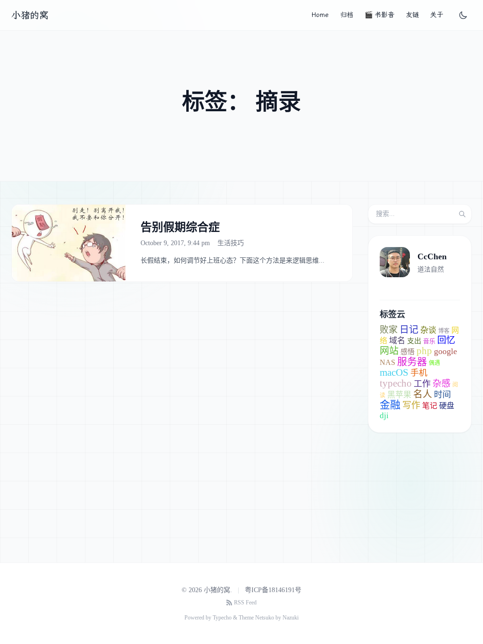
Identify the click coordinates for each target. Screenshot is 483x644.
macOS (394, 372)
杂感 (441, 383)
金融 (390, 405)
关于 (436, 15)
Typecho (222, 617)
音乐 (429, 341)
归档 (346, 15)
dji (384, 415)
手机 (418, 373)
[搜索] (462, 214)
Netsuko (264, 617)
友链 (412, 15)
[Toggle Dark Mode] (463, 15)
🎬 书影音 (379, 15)
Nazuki (291, 617)
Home (320, 15)
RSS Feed (245, 602)
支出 (414, 341)
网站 (389, 351)
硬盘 (446, 406)
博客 (444, 331)
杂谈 (428, 330)
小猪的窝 (29, 15)
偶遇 (434, 363)
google (445, 351)
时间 (442, 394)
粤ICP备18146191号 (273, 590)
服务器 (412, 361)
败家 (389, 330)
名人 (422, 394)
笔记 (429, 406)
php (424, 350)
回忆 (446, 340)
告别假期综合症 (180, 227)
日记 (409, 329)
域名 (397, 340)
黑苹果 (399, 394)
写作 (411, 405)
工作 (422, 383)
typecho (396, 383)
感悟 (407, 351)
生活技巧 (230, 243)
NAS (387, 362)
